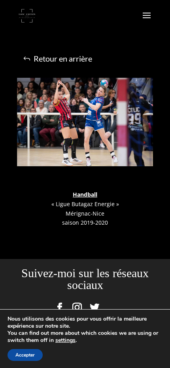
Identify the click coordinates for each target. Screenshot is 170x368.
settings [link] (65, 340)
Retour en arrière (63, 58)
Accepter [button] (25, 355)
